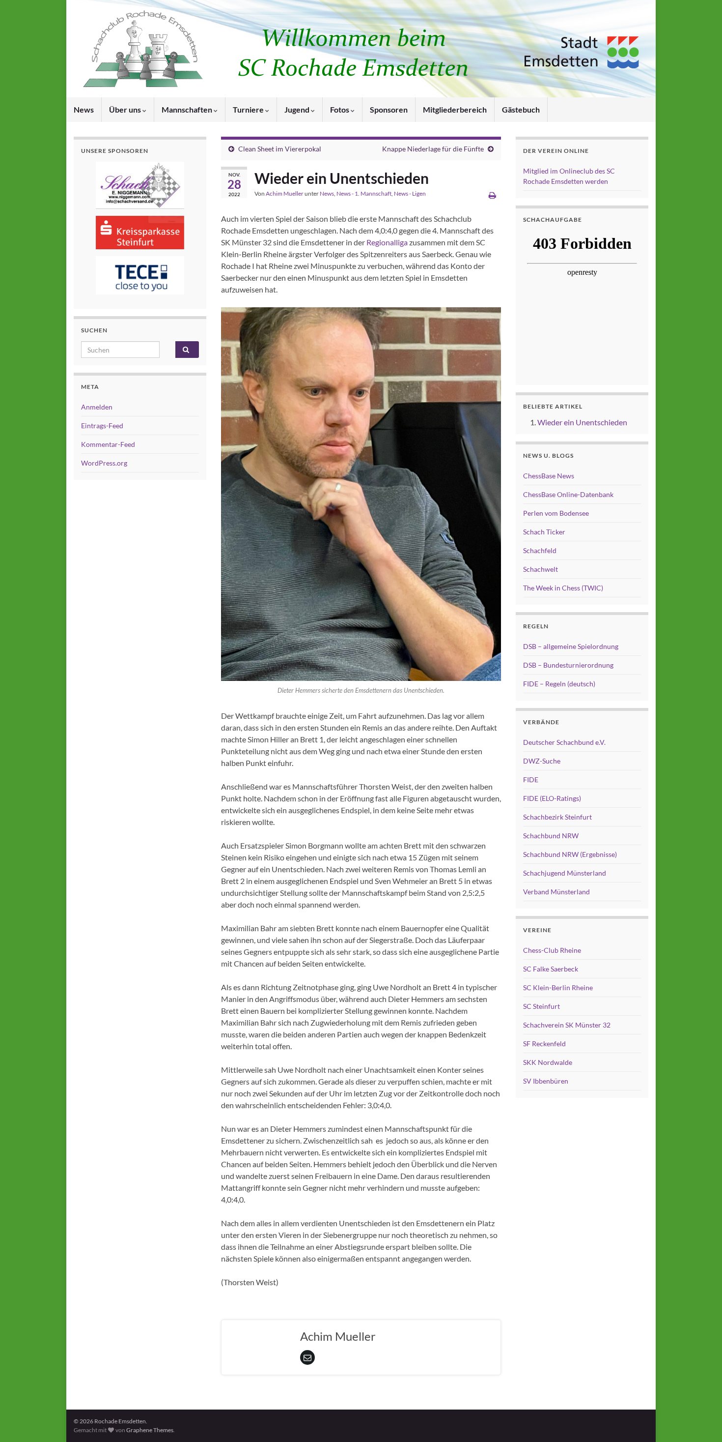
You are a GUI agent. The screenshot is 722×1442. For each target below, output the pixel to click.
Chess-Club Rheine (552, 950)
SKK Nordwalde (547, 1062)
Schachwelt (540, 569)
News (84, 109)
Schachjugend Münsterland (564, 873)
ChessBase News (548, 475)
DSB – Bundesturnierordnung (568, 665)
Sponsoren (389, 109)
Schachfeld (539, 550)
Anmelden (96, 407)
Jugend (297, 109)
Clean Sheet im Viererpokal (279, 149)
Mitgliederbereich (455, 109)
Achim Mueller (285, 193)
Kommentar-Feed (108, 444)
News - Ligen (410, 193)
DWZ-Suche (541, 761)
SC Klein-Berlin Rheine (558, 987)
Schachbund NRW (551, 835)
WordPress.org (104, 463)
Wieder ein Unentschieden (582, 422)
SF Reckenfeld (544, 1043)
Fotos (340, 109)
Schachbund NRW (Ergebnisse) (570, 854)
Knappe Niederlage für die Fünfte (433, 149)
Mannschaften (188, 109)
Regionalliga (387, 242)
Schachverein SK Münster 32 (567, 1025)
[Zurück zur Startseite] (361, 48)
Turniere (249, 109)
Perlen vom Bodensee (556, 513)
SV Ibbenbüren (545, 1081)
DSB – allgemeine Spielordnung (570, 646)
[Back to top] (700, 1420)
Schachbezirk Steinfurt (557, 817)
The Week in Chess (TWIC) (563, 588)
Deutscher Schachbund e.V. (564, 742)
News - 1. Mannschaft (363, 193)
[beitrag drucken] (492, 195)
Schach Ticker (544, 532)
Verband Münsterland (556, 891)
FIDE (530, 779)
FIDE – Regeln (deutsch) (559, 683)
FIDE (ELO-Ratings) (552, 798)
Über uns (125, 109)
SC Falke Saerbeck (550, 969)
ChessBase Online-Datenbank (568, 494)
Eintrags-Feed (102, 425)
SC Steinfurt (541, 1006)
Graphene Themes (149, 1430)
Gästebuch (521, 109)
